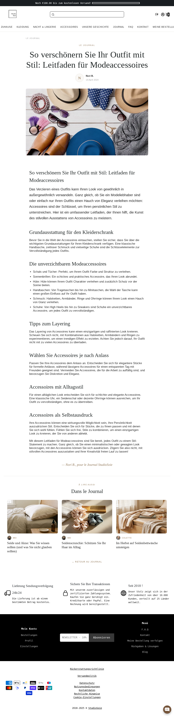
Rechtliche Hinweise (87, 693)
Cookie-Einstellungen (87, 697)
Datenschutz (87, 683)
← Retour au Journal (87, 562)
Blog (145, 652)
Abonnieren (101, 637)
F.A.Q (145, 629)
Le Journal (33, 38)
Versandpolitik (87, 676)
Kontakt (143, 27)
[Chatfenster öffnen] (167, 709)
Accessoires (69, 27)
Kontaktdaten (87, 690)
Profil (29, 640)
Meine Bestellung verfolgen (145, 640)
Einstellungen (29, 646)
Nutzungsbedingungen (87, 686)
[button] (156, 14)
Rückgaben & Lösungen (145, 646)
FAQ (130, 27)
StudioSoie (95, 708)
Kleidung (23, 27)
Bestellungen (29, 635)
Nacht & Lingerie (44, 27)
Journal (118, 27)
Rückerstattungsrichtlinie (87, 669)
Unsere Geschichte (95, 27)
